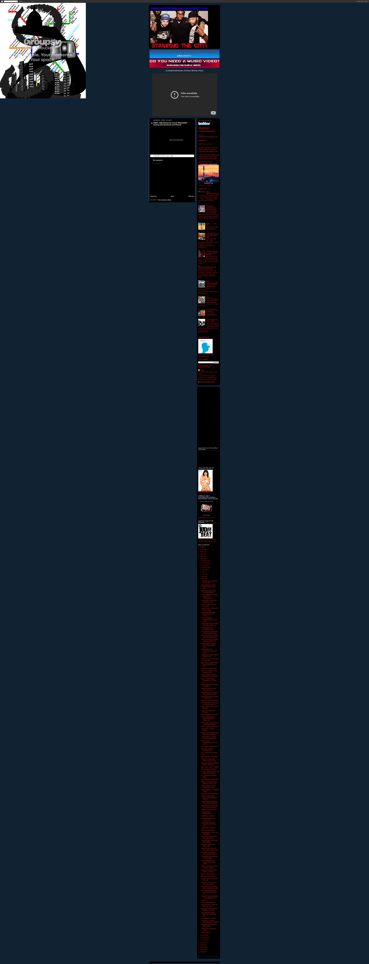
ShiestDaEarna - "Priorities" (209, 918)
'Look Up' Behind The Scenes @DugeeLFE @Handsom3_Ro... (209, 596)
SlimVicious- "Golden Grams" (209, 746)
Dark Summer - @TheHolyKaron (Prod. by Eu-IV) (209, 742)
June (203, 574)
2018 (201, 547)
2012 (201, 942)
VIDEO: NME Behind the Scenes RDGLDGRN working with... (208, 718)
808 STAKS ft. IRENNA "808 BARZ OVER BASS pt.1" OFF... (209, 664)
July (203, 572)
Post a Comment (157, 163)
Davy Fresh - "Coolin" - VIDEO (209, 766)
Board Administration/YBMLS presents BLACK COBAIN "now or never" (212, 285)
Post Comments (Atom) (164, 200)
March (204, 935)
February (204, 937)
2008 (201, 952)
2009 (201, 949)
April (203, 579)
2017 (201, 549)
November (205, 563)
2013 (201, 558)
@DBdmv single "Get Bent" (209, 809)
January (204, 940)
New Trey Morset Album (208, 902)
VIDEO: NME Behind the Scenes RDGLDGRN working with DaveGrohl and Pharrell (170, 124)
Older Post (191, 196)
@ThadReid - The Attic (207, 815)
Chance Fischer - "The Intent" (209, 756)
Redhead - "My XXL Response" (210, 700)
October (204, 565)
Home (172, 196)
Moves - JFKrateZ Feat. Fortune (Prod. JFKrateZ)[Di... (209, 680)
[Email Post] (171, 155)
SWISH (203, 900)
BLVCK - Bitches (206, 932)
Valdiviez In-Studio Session (209, 668)
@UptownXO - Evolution (208, 827)
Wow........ (209, 297)
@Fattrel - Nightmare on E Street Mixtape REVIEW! (212, 253)
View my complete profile (207, 381)
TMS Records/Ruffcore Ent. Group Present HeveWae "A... (209, 892)
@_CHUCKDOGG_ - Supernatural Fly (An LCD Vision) (209, 619)
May (203, 576)
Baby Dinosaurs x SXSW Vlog (209, 714)
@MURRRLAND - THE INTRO (209, 779)
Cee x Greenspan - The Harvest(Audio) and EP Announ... (208, 862)
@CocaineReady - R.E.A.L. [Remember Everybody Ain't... (209, 586)
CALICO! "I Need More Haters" (210, 793)
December (205, 560)
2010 (201, 947)
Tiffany (202, 370)
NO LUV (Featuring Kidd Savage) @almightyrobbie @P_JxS (209, 797)
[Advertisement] (172, 180)
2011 (201, 945)
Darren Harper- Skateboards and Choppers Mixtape (211, 207)
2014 (201, 556)
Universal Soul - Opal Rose (208, 769)
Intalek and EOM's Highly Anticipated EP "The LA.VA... (208, 614)
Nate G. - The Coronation (208, 873)
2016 (201, 551)
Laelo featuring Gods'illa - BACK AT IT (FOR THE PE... (208, 914)
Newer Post (153, 196)
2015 (201, 554)
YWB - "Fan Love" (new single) (210, 726)
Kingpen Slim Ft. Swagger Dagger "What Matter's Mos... (208, 645)
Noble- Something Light (207, 830)
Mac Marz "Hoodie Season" (209, 876)
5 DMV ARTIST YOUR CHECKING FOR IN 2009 (212, 235)
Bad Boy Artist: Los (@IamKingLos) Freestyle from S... (209, 650)
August (204, 569)
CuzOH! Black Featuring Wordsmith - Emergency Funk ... (208, 823)
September (205, 567)
